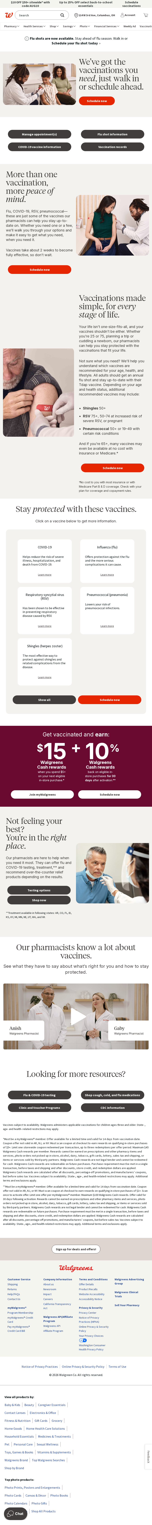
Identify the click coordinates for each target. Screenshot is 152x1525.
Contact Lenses (15, 1413)
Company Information (57, 1279)
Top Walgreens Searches (48, 1460)
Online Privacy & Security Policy (94, 1329)
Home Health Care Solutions (45, 1428)
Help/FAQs (14, 1294)
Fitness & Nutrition (17, 1421)
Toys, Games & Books (19, 1452)
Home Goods (13, 1428)
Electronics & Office (43, 1413)
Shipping (13, 1284)
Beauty (29, 1405)
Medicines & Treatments (54, 1436)
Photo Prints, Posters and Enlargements (32, 1487)
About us (48, 1284)
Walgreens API (51, 1326)
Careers (48, 1299)
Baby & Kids (12, 1405)
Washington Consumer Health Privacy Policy (92, 1347)
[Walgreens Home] (9, 15)
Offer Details (86, 1284)
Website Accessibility (91, 1294)
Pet (7, 1444)
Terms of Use (117, 1367)
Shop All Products (43, 1511)
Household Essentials (19, 1436)
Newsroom (49, 1289)
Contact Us (14, 1299)
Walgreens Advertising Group (129, 1281)
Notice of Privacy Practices (40, 1367)
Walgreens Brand (16, 1460)
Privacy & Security (91, 1308)
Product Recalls (88, 1289)
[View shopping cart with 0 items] (145, 15)
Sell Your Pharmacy (127, 1305)
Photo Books (59, 1495)
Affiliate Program (53, 1331)
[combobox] (37, 15)
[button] (128, 15)
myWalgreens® (17, 1308)
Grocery (57, 1421)
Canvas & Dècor (36, 1495)
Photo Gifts (39, 1503)
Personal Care (23, 1444)
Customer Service (19, 1279)
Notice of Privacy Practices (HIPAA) (89, 1320)
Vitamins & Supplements (54, 1452)
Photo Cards (13, 1495)
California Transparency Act (57, 1306)
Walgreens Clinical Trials (126, 1294)
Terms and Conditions (93, 1279)
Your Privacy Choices (91, 1336)
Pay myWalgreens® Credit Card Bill (19, 1329)
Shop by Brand (14, 1468)
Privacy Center (87, 1312)
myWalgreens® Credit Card (20, 1320)
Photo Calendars (16, 1503)
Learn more (44, 574)
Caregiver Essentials (52, 1405)
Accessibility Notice (90, 1299)
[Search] (64, 15)
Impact (47, 1294)
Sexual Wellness (47, 1444)
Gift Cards (41, 1421)
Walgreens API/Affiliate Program (58, 1319)
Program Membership (20, 1312)
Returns (12, 1289)
